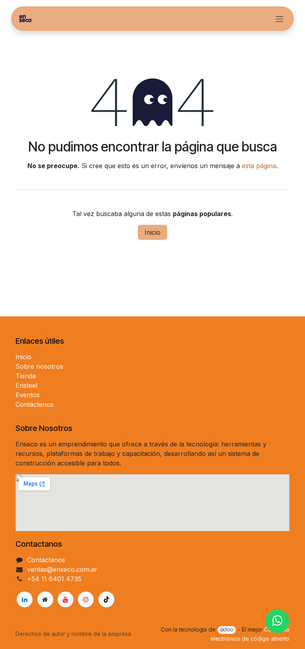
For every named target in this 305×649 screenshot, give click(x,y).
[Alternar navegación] (280, 18)
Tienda (25, 376)
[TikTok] (106, 599)
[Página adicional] (45, 599)
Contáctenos (34, 404)
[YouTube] (65, 599)
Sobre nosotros (39, 366)
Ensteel (26, 385)
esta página (259, 166)
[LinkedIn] (25, 599)
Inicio (152, 232)
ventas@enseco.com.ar (62, 569)
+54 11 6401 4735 (54, 579)
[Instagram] (86, 599)
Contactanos (46, 560)
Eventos (27, 395)
